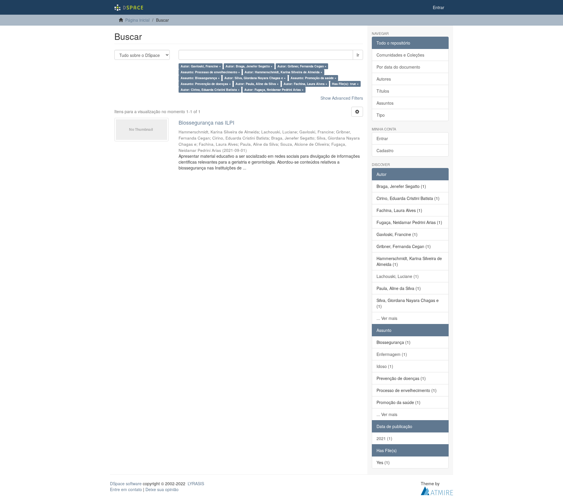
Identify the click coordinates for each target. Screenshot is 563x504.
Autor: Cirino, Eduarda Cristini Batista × (210, 89)
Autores (384, 79)
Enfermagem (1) (392, 354)
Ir (358, 55)
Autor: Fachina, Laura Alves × (305, 84)
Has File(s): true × (345, 84)
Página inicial (137, 20)
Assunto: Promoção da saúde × (313, 78)
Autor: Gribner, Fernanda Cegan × (301, 66)
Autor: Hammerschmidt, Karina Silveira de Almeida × (283, 72)
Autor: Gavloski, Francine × (201, 66)
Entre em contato (126, 489)
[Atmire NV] (437, 490)
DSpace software (126, 483)
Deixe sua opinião (162, 489)
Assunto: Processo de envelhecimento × (210, 72)
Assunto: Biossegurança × (200, 78)
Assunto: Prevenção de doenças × (206, 84)
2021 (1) (384, 438)
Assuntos (385, 103)
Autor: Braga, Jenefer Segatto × (248, 66)
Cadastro (385, 150)
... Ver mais (387, 318)
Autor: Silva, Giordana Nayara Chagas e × (255, 78)
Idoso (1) (385, 366)
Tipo (381, 115)
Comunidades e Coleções (400, 55)
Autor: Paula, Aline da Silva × (257, 84)
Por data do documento (398, 67)
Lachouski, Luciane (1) (398, 276)
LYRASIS (196, 483)
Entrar (382, 138)
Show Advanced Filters (341, 98)
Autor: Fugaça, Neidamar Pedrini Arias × (273, 89)
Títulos (383, 91)
